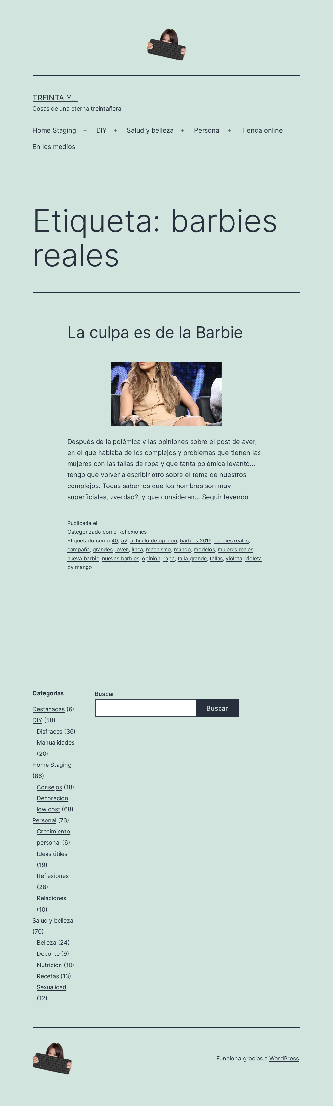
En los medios (54, 147)
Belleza (46, 942)
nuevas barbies (120, 558)
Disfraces (49, 731)
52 (124, 540)
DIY (101, 130)
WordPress (284, 1058)
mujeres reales (235, 549)
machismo (158, 549)
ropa (169, 558)
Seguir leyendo (225, 497)
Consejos (49, 787)
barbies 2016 (195, 540)
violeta (234, 558)
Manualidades (55, 742)
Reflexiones (132, 531)
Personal (207, 130)
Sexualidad (51, 987)
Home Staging (54, 130)
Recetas (48, 976)
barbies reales (231, 540)
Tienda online (262, 130)
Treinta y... (55, 97)
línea (137, 549)
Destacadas (49, 709)
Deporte (48, 953)
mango (182, 549)
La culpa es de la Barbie (155, 332)
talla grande (192, 558)
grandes (103, 549)
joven (122, 549)
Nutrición (49, 965)
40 (115, 540)
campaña (78, 549)
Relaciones (51, 898)
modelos (204, 549)
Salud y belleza (150, 130)
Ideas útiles (52, 853)
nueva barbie (83, 558)
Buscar (104, 693)
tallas (216, 558)
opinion (151, 558)
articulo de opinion (153, 540)
